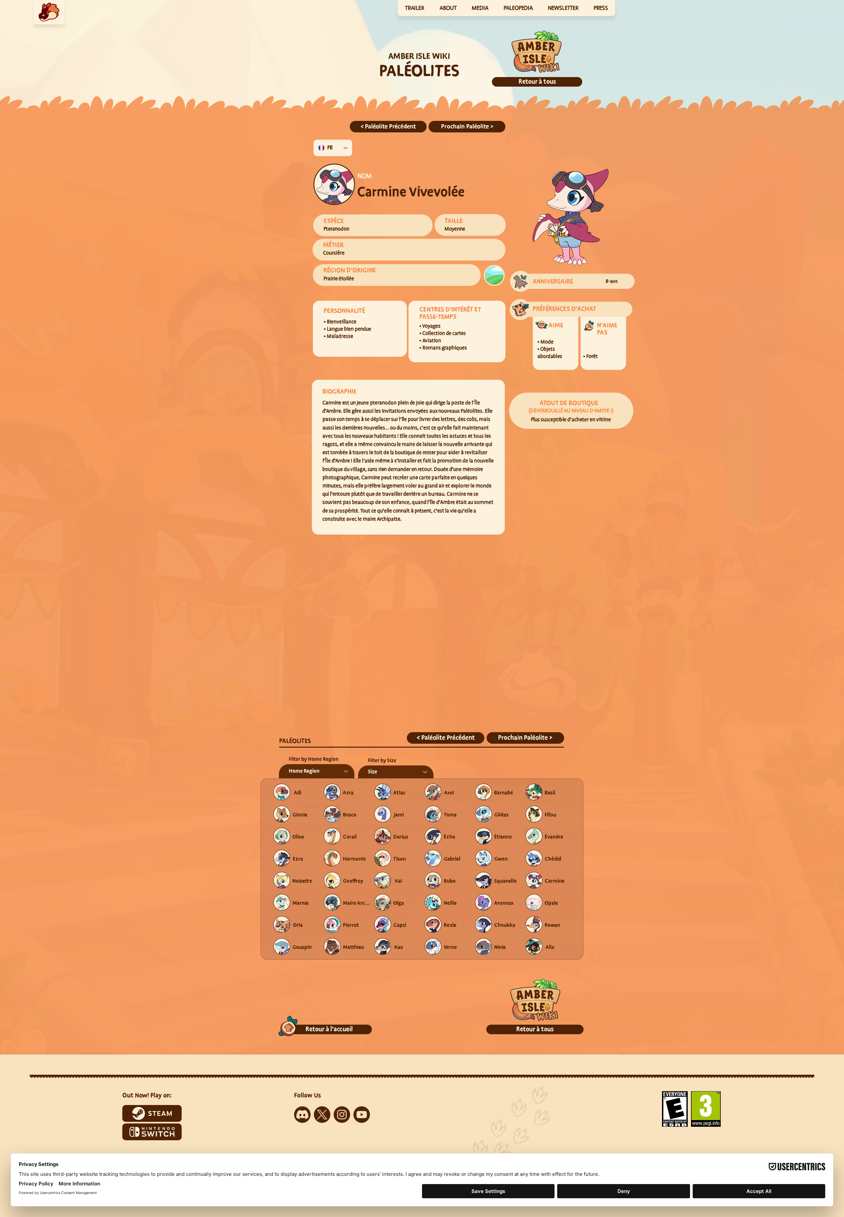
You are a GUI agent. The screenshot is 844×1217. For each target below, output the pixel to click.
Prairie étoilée (338, 278)
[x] (322, 1114)
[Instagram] (342, 1114)
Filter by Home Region (314, 759)
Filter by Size (382, 760)
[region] (49, 12)
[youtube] (361, 1114)
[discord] (302, 1114)
